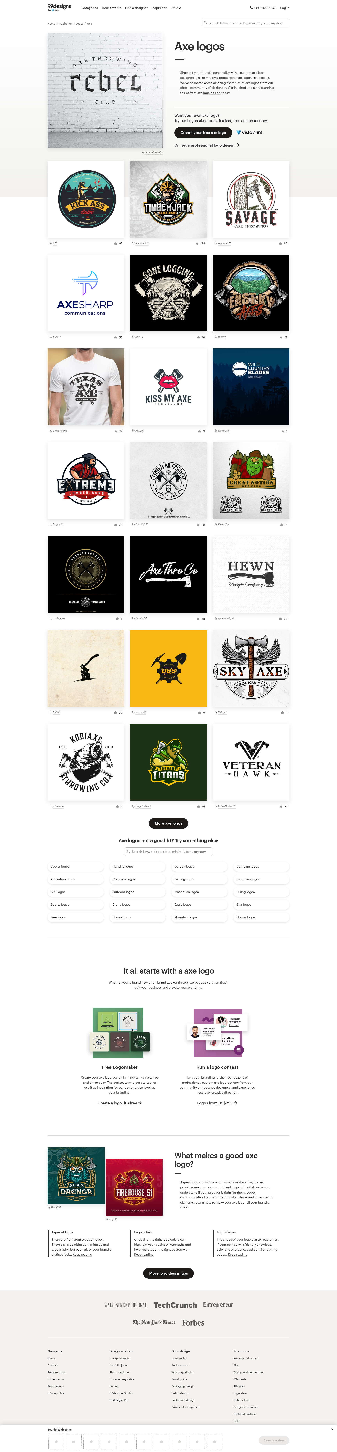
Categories (90, 8)
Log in (284, 8)
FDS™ (57, 336)
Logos (80, 23)
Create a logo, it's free (117, 1103)
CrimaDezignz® (227, 806)
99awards (239, 1379)
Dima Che (223, 524)
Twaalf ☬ (56, 1207)
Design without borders (248, 1372)
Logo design (179, 1358)
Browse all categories (185, 1407)
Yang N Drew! (143, 806)
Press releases (57, 1372)
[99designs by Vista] (59, 8)
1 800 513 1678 (265, 8)
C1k (55, 243)
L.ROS (56, 712)
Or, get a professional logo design (204, 145)
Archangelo (59, 618)
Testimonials (56, 1386)
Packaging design (182, 1386)
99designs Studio (121, 1393)
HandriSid (141, 618)
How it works (111, 8)
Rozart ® (58, 524)
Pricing (114, 1386)
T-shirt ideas (241, 1400)
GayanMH (224, 430)
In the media (56, 1379)
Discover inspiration (122, 1379)
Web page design (182, 1372)
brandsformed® (154, 152)
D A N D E (141, 524)
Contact (53, 1365)
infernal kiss (142, 243)
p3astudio (58, 806)
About (51, 1358)
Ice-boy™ (140, 712)
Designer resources (245, 1407)
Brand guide (179, 1379)
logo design (212, 92)
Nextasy (139, 430)
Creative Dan (60, 430)
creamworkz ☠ (226, 618)
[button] (332, 1429)
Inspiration (160, 8)
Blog (236, 1365)
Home (52, 23)
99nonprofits (56, 1393)
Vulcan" (222, 712)
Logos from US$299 (215, 1103)
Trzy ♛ (113, 1219)
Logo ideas (240, 1393)
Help (236, 1421)
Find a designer (136, 8)
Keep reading (82, 1254)
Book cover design (183, 1400)
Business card (180, 1365)
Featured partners (244, 1413)
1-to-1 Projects (119, 1365)
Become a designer (245, 1358)
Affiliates (239, 1386)
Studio (176, 8)
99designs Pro (119, 1400)
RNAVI (139, 336)
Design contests (120, 1358)
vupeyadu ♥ (224, 243)
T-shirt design (180, 1393)
